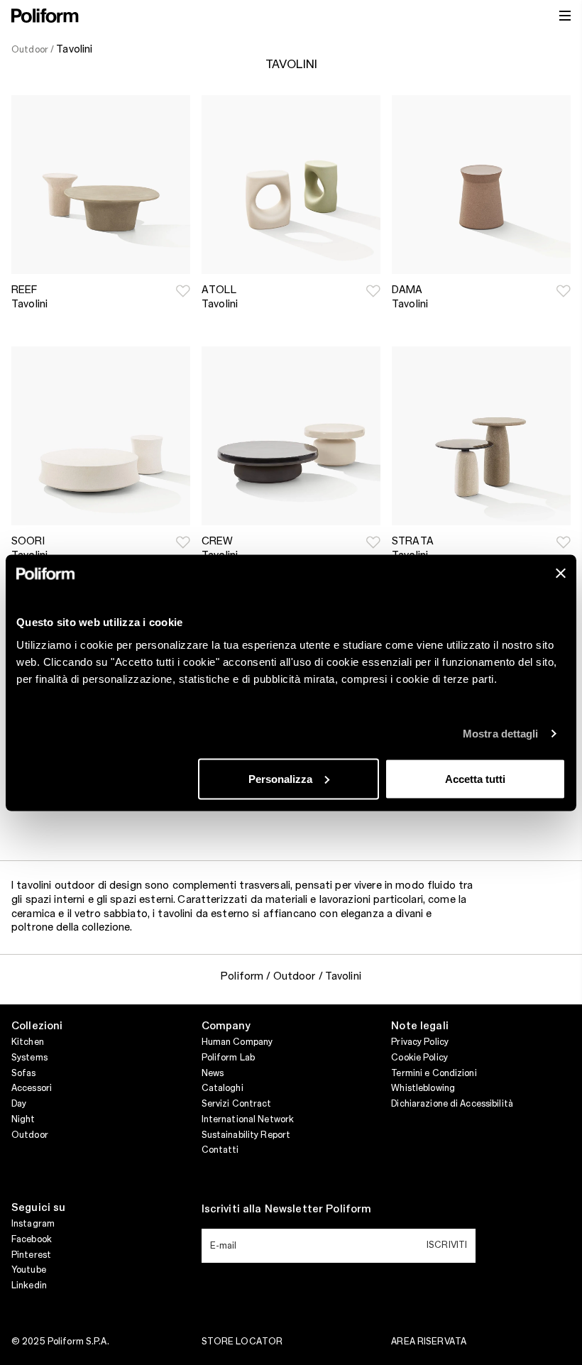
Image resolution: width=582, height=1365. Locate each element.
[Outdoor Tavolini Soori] (100, 435)
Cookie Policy (419, 1057)
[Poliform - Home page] (45, 16)
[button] (183, 291)
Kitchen (27, 1042)
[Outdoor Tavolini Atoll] (291, 184)
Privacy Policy (420, 1042)
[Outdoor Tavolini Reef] (100, 184)
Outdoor (29, 1135)
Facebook (31, 1239)
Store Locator (242, 1341)
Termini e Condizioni (433, 1073)
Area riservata (428, 1341)
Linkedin (29, 1285)
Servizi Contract (237, 1104)
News (213, 1073)
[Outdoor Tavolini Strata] (481, 435)
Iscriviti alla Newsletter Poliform (287, 1210)
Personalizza (280, 778)
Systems (29, 1057)
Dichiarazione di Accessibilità (452, 1104)
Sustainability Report (246, 1135)
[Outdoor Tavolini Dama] (481, 184)
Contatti (220, 1150)
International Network (248, 1119)
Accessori (31, 1088)
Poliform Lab (228, 1057)
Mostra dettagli (501, 734)
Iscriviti (447, 1245)
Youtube (28, 1270)
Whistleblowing (423, 1088)
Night (23, 1119)
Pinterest (31, 1255)
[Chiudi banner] (561, 573)
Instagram (33, 1223)
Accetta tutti (475, 778)
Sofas (23, 1073)
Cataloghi (222, 1088)
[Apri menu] (565, 16)
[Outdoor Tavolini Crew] (291, 435)
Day (18, 1104)
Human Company (237, 1042)
